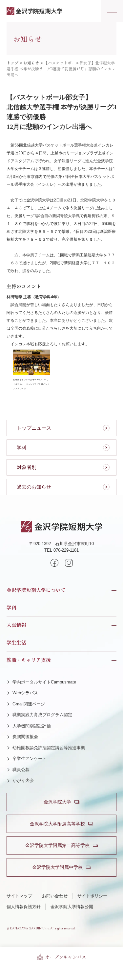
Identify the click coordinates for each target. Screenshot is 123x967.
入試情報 (16, 624)
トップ (12, 62)
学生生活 (16, 642)
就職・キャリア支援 (29, 659)
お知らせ (31, 62)
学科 (11, 607)
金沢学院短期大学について (36, 589)
